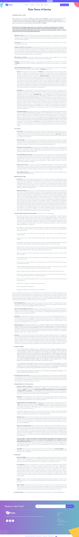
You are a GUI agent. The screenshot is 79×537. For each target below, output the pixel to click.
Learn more (50, 1)
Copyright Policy (33, 305)
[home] (9, 4)
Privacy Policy (39, 19)
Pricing (58, 514)
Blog (58, 515)
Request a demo (69, 506)
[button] (27, 4)
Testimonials (59, 513)
